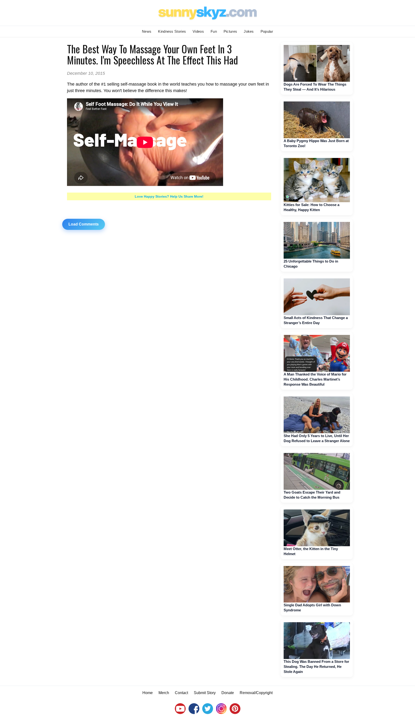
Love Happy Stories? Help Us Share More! (169, 196)
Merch (164, 693)
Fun (214, 31)
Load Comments (83, 224)
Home (147, 693)
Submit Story (205, 693)
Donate (227, 693)
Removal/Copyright (256, 693)
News (146, 31)
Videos (198, 31)
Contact (181, 693)
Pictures (230, 31)
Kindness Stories (172, 31)
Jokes (249, 31)
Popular (267, 31)
